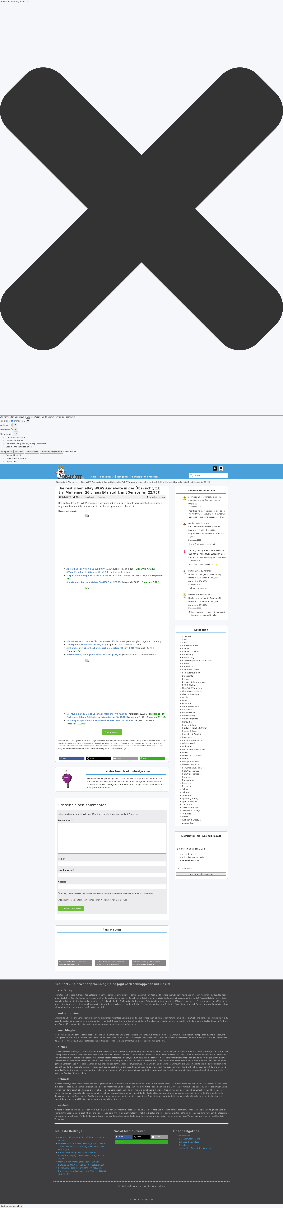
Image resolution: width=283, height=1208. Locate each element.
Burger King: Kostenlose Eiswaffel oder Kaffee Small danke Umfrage (204, 500)
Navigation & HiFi (190, 761)
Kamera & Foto (189, 725)
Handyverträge (189, 715)
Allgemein (72, 482)
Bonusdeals (106, 476)
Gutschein (187, 709)
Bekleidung (187, 654)
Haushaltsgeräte (190, 718)
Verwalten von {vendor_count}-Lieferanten (26, 443)
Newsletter (184, 1145)
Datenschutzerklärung (16, 458)
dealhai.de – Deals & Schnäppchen (195, 1148)
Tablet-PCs (187, 804)
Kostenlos (187, 737)
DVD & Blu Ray (189, 685)
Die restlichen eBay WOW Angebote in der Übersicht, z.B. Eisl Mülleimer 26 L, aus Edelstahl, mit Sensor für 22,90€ (110, 490)
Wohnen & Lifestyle (191, 819)
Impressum (11, 461)
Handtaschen (188, 712)
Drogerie (186, 679)
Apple (185, 639)
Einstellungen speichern (51, 451)
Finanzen (186, 703)
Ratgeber (122, 476)
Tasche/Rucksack (190, 807)
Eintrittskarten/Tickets (192, 691)
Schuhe (185, 792)
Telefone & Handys (191, 810)
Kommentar (65, 820)
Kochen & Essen (189, 731)
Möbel (185, 758)
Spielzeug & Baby (190, 798)
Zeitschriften (188, 823)
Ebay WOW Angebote (91, 482)
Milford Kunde (195, 594)
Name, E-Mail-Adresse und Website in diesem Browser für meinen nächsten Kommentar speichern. (107, 893)
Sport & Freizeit (189, 801)
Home (92, 476)
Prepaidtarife (188, 780)
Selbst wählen (32, 451)
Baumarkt (186, 648)
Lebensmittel (188, 743)
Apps (184, 642)
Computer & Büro (190, 669)
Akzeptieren (6, 451)
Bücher (185, 663)
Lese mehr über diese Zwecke (20, 446)
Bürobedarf (187, 666)
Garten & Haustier (190, 706)
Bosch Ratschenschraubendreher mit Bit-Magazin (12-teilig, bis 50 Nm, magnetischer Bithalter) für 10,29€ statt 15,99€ (207, 530)
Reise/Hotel (187, 786)
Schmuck (186, 789)
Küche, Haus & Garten (192, 740)
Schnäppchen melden (145, 476)
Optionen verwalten (15, 437)
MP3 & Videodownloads (193, 749)
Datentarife (187, 675)
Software (186, 795)
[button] (141, 209)
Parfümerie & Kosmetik (193, 767)
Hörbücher (187, 721)
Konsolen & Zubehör (192, 734)
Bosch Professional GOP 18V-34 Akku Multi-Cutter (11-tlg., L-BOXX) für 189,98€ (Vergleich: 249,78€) (207, 554)
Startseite (60, 482)
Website (62, 881)
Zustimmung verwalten (11, 1206)
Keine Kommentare (157, 497)
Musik (185, 752)
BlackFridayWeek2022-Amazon (196, 660)
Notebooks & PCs (190, 764)
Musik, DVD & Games (192, 755)
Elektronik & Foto (190, 694)
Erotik (185, 697)
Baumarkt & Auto (190, 651)
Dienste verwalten (14, 440)
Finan (184, 700)
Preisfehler (187, 777)
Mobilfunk (187, 746)
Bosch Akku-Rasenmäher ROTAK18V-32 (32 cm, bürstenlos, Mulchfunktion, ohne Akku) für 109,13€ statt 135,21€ (82, 1170)
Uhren (185, 816)
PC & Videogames (190, 771)
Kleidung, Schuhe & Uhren (194, 728)
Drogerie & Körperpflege (193, 682)
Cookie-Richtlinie (14, 455)
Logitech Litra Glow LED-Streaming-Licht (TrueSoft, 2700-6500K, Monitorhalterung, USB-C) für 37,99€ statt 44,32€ (82, 1146)
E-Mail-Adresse (66, 870)
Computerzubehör (191, 672)
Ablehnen (19, 451)
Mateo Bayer (194, 570)
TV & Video (187, 813)
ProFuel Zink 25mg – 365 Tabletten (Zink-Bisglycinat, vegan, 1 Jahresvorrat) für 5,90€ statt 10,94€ (147, 964)
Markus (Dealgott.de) (85, 497)
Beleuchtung (188, 657)
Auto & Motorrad (190, 645)
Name (61, 858)
